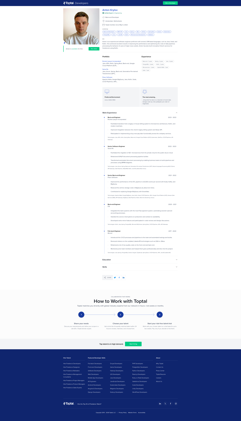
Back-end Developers (109, 31)
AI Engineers (92, 381)
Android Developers (94, 385)
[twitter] (115, 277)
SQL (138, 31)
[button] (140, 112)
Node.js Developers (116, 392)
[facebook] (119, 277)
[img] (112, 13)
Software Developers (94, 371)
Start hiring (133, 344)
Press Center (160, 371)
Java (126, 31)
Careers (158, 378)
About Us (159, 381)
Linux (114, 34)
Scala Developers (138, 385)
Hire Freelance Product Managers (74, 384)
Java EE (120, 34)
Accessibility (141, 412)
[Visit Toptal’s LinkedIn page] (160, 403)
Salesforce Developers (139, 381)
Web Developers (93, 374)
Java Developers (115, 378)
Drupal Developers (116, 363)
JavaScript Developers (117, 381)
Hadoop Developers (116, 371)
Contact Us (159, 367)
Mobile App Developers (95, 378)
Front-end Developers (95, 367)
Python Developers (138, 371)
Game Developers (116, 367)
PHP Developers (137, 363)
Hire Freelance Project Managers (73, 380)
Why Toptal (159, 363)
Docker (159, 31)
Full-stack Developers (95, 363)
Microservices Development (138, 34)
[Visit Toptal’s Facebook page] (170, 403)
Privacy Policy (123, 412)
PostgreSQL (107, 34)
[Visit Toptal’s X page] (165, 403)
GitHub (143, 31)
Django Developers (94, 392)
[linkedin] (123, 277)
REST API (119, 31)
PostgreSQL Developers (140, 367)
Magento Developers (117, 388)
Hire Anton (94, 49)
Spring (132, 31)
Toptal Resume (161, 374)
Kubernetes (167, 31)
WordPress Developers (139, 392)
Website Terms (132, 412)
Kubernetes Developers (117, 385)
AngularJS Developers (95, 388)
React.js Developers (138, 374)
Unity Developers (137, 388)
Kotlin (126, 34)
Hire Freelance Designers (71, 367)
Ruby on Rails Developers (140, 378)
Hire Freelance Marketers (71, 371)
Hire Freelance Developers (72, 363)
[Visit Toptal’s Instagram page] (176, 403)
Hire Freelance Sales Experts (72, 388)
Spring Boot (151, 31)
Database (150, 34)
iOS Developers (115, 374)
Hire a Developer (170, 3)
